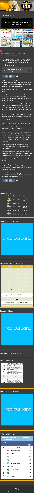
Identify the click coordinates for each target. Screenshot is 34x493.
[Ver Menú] (2, 4)
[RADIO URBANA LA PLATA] (17, 5)
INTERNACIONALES (9, 53)
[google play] (18, 489)
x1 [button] (29, 70)
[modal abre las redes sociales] (17, 76)
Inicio (2, 53)
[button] (32, 38)
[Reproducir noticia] (4, 70)
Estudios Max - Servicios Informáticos (22, 487)
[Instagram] (16, 489)
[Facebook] (15, 489)
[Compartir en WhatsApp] (10, 76)
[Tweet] (6, 76)
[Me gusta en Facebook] (13, 76)
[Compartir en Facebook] (3, 76)
